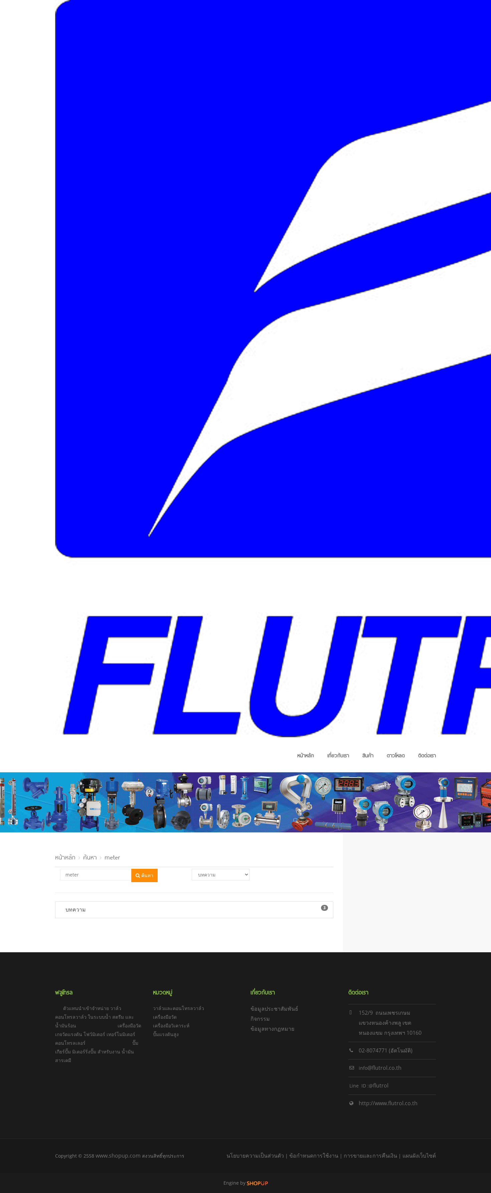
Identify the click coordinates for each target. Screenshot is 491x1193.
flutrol (380, 1085)
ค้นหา (90, 856)
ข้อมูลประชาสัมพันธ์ (274, 1008)
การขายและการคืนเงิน (370, 1155)
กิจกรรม (260, 1018)
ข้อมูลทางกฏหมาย (272, 1028)
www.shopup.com (118, 1155)
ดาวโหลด (396, 755)
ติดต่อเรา (427, 755)
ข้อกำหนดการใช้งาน (313, 1155)
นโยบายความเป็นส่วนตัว (255, 1155)
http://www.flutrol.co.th (388, 1103)
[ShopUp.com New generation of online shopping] (257, 1182)
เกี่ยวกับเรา (338, 755)
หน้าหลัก (305, 755)
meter (112, 856)
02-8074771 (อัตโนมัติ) (386, 1050)
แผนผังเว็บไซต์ (419, 1155)
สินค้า (367, 755)
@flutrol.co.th (384, 1067)
